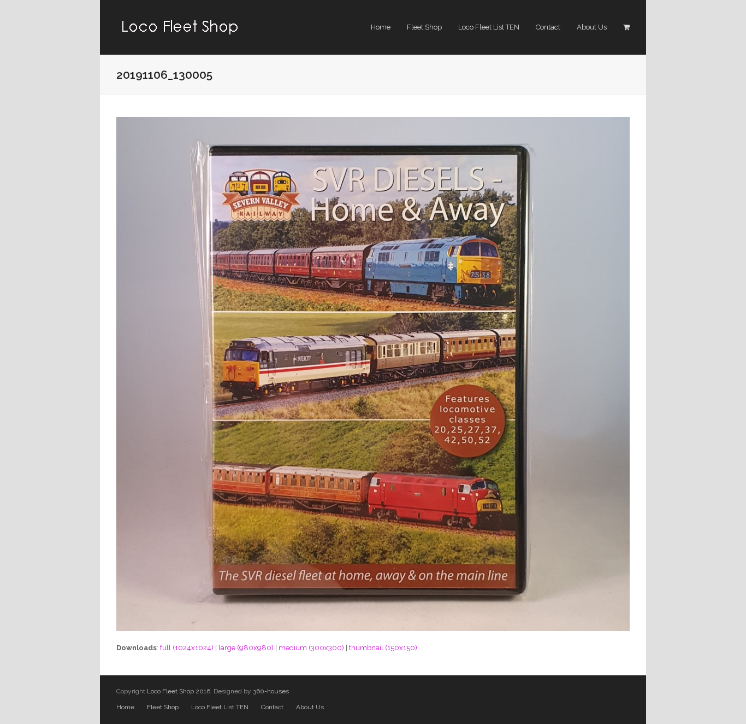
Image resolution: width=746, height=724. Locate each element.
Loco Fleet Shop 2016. (179, 691)
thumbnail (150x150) (383, 648)
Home (125, 707)
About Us (310, 707)
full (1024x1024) (187, 648)
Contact (272, 707)
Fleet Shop (163, 707)
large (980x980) (246, 648)
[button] (626, 27)
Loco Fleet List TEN (219, 707)
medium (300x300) (311, 648)
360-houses (271, 691)
